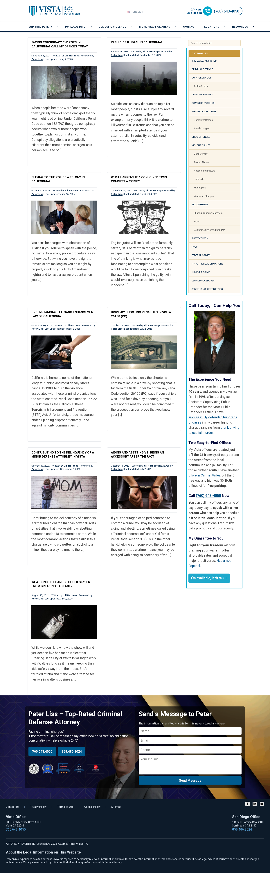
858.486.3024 (72, 751)
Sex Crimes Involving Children (209, 229)
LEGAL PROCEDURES (203, 280)
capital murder (202, 433)
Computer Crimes (203, 120)
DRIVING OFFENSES (202, 94)
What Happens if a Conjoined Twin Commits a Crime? (139, 179)
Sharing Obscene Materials (208, 213)
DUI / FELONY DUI (201, 77)
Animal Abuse (201, 162)
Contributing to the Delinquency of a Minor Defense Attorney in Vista (62, 454)
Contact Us (12, 806)
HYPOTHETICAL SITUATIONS (207, 263)
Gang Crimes (201, 153)
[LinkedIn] (255, 804)
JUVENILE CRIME (201, 272)
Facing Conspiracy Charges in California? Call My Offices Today (59, 44)
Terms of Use (65, 806)
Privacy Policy (38, 806)
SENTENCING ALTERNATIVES (207, 289)
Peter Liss (37, 59)
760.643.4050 (42, 751)
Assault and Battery (204, 170)
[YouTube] (262, 804)
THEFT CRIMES (200, 238)
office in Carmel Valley (204, 475)
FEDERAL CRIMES (201, 255)
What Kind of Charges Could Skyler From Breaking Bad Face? (60, 584)
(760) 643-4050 (208, 495)
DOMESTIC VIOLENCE (203, 102)
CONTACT (189, 26)
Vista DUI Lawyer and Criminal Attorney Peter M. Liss (54, 11)
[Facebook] (247, 804)
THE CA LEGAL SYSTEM (204, 60)
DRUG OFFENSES (201, 136)
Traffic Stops (201, 86)
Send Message (190, 780)
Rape (196, 221)
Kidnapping (200, 187)
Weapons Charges (204, 196)
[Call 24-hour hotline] (214, 14)
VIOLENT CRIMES (201, 145)
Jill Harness (72, 55)
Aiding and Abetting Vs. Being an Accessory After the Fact (137, 454)
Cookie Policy (92, 806)
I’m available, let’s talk (207, 578)
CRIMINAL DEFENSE (202, 69)
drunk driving (230, 427)
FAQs (194, 246)
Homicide (199, 179)
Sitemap (116, 806)
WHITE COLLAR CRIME (204, 111)
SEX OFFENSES (200, 204)
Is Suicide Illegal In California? (137, 42)
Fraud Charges (201, 128)
